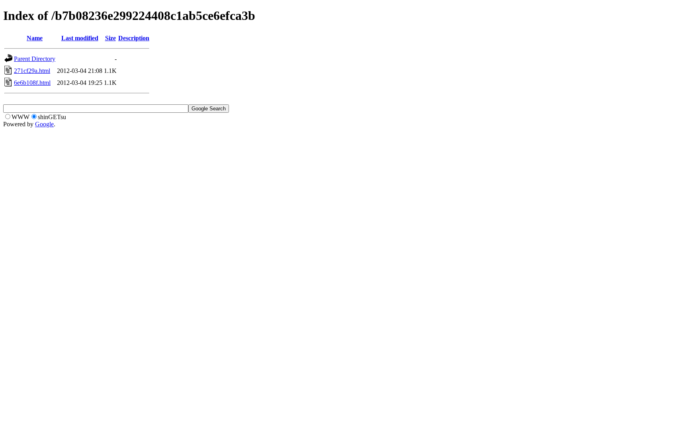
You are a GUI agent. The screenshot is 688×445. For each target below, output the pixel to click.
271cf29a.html (32, 70)
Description (133, 38)
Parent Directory (34, 58)
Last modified (79, 38)
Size (110, 38)
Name (35, 38)
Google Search (209, 109)
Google (44, 124)
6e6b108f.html (32, 82)
